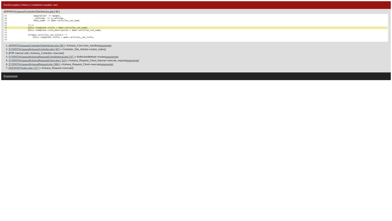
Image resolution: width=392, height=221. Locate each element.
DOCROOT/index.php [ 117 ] (24, 68)
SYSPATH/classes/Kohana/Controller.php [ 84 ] (34, 49)
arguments (105, 45)
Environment (10, 76)
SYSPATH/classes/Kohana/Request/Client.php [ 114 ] (38, 60)
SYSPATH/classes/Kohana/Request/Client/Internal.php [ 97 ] (41, 57)
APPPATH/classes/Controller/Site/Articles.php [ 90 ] (36, 45)
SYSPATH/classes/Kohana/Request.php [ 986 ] (34, 64)
